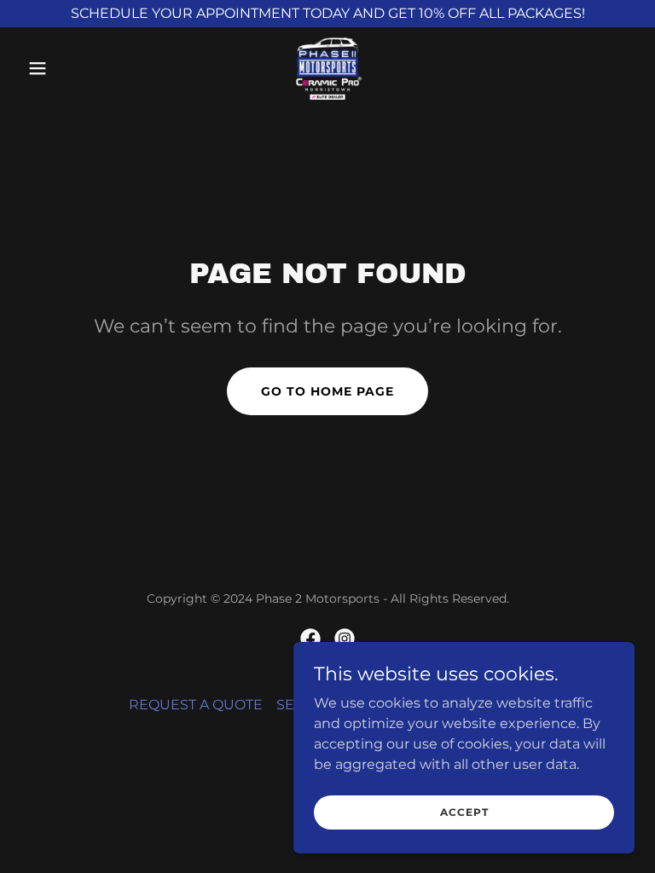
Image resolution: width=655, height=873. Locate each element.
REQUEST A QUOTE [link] (196, 705)
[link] (327, 68)
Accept (464, 812)
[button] (66, 68)
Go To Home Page (327, 391)
